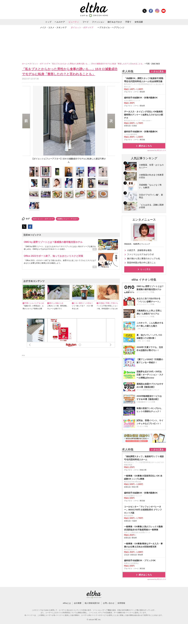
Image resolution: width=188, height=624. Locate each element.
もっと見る (145, 269)
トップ (48, 22)
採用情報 (121, 603)
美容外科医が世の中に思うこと (141, 262)
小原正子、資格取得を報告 (139, 250)
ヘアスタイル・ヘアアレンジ (111, 27)
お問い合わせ (108, 603)
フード (86, 22)
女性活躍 (139, 22)
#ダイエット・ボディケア (43, 219)
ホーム (25, 64)
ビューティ (74, 22)
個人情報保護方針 (92, 603)
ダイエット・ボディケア (82, 27)
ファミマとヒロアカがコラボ (140, 254)
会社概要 (78, 603)
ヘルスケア (60, 22)
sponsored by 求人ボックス (156, 150)
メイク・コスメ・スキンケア (53, 27)
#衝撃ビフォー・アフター (67, 219)
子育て (128, 22)
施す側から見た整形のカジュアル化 (143, 258)
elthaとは (67, 603)
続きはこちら (145, 145)
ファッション (98, 22)
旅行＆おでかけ (115, 22)
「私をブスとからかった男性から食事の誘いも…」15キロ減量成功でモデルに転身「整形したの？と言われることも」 (98, 64)
